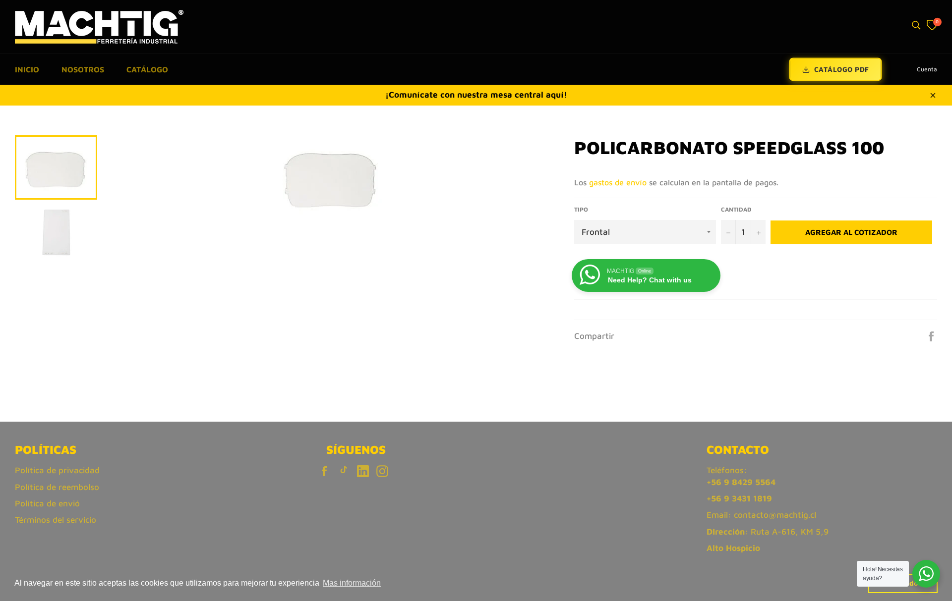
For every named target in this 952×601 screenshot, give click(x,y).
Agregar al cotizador (851, 232)
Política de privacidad (57, 470)
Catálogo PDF (841, 69)
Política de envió (47, 503)
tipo (581, 209)
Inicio (27, 69)
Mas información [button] (352, 583)
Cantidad (736, 209)
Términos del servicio (55, 520)
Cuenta (927, 69)
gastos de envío (618, 182)
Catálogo (147, 69)
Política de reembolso (57, 487)
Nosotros (82, 69)
